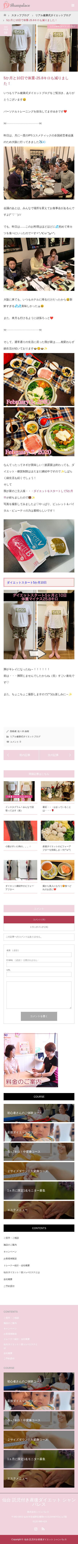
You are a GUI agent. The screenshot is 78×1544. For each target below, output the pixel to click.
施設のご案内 (10, 1245)
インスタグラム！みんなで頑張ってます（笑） (19, 809)
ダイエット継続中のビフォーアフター (19, 888)
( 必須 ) (13, 950)
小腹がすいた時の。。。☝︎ (18, 846)
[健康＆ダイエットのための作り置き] (56, 755)
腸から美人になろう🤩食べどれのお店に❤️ (57, 888)
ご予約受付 (9, 1286)
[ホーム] (5, 14)
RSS (42, 1528)
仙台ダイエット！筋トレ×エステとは (22, 1272)
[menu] (72, 5)
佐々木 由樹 (23, 731)
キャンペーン (10, 1251)
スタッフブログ (20, 15)
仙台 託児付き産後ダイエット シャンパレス (39, 1502)
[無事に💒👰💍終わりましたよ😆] (21, 755)
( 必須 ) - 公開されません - (22, 960)
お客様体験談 (10, 1258)
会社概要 (8, 1279)
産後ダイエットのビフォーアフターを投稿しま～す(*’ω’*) (57, 848)
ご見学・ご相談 (11, 1238)
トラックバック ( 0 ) (39, 927)
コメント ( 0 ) (39, 919)
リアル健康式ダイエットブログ (53, 15)
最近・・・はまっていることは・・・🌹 (57, 809)
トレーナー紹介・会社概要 (17, 1265)
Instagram (35, 1528)
